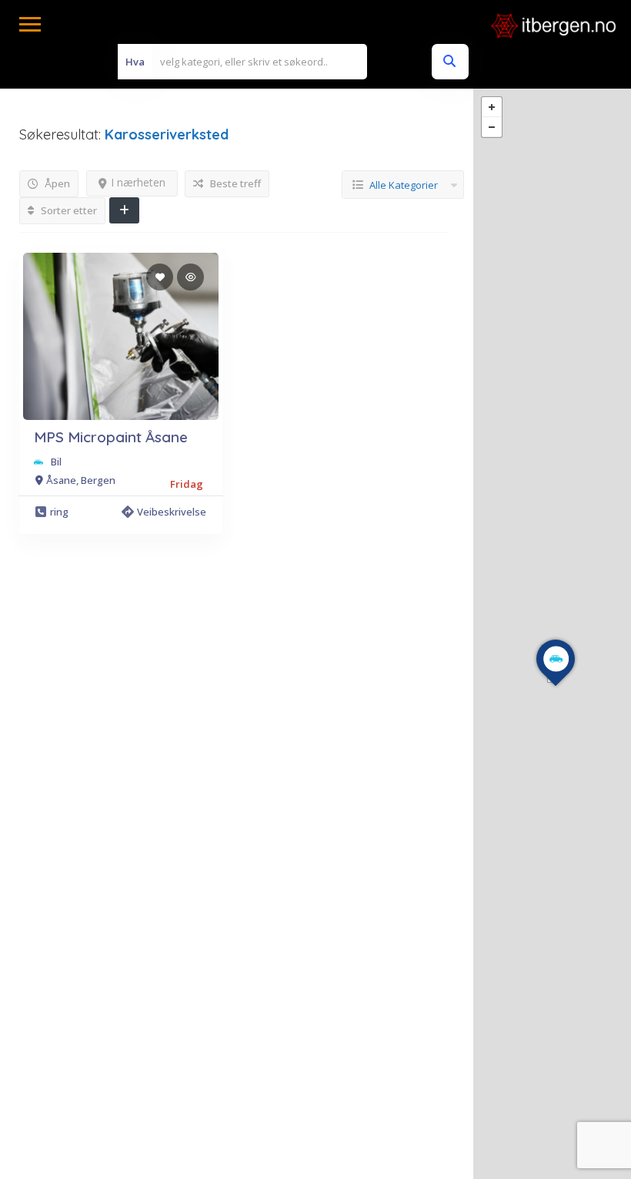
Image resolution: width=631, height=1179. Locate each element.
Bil (56, 462)
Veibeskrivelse (171, 512)
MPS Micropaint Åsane (111, 437)
